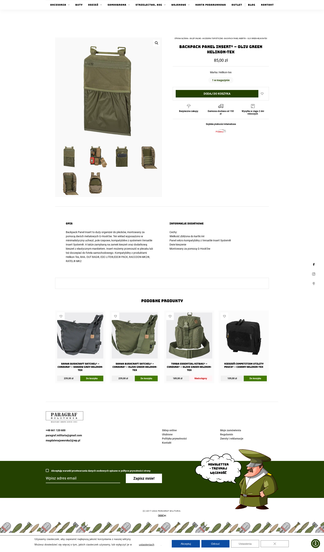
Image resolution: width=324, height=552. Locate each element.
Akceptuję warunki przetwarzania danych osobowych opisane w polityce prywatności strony (101, 470)
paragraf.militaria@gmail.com (64, 435)
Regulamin (226, 434)
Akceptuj (186, 543)
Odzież (93, 5)
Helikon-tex (225, 72)
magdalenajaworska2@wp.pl (63, 440)
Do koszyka (92, 378)
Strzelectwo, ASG (149, 5)
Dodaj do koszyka (217, 93)
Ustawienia (245, 543)
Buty (78, 5)
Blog (251, 5)
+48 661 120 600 (55, 430)
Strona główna (181, 38)
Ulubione (167, 434)
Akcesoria (58, 5)
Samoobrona (117, 5)
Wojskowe (178, 5)
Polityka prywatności (174, 438)
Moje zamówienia (230, 430)
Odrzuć (215, 543)
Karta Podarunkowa (210, 5)
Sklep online (195, 38)
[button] (156, 43)
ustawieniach (146, 544)
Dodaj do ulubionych (262, 93)
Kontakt (267, 5)
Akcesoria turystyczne (212, 38)
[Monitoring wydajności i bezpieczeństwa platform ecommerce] (162, 516)
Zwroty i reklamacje (231, 438)
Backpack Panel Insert (79, 232)
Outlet (237, 5)
